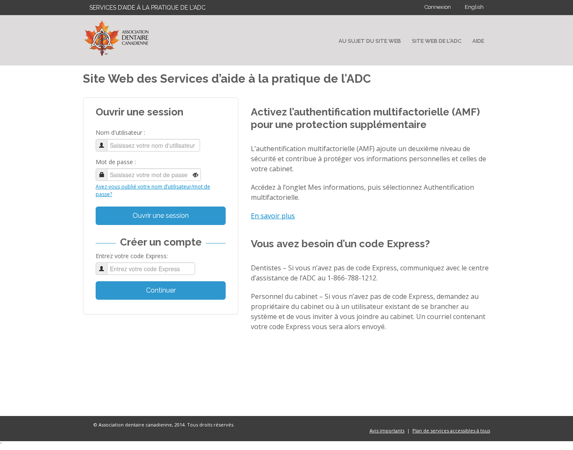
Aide (478, 41)
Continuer (161, 290)
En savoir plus (273, 215)
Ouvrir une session (161, 216)
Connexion (438, 7)
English (474, 7)
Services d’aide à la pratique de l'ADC (147, 7)
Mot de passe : (116, 162)
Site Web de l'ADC (436, 41)
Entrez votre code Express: (132, 256)
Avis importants (387, 430)
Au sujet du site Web (370, 41)
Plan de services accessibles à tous (451, 430)
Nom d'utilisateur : (120, 132)
